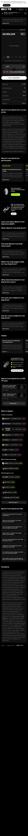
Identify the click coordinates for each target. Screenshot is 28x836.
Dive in (4, 351)
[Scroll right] (22, 13)
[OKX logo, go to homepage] (6, 9)
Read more (5, 23)
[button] (16, 9)
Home (3, 645)
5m (8, 57)
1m (4, 57)
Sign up (21, 9)
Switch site (6, 5)
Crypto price (10, 645)
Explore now (15, 194)
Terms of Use (15, 616)
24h (20, 57)
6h (16, 57)
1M (24, 57)
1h (12, 57)
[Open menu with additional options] (26, 9)
